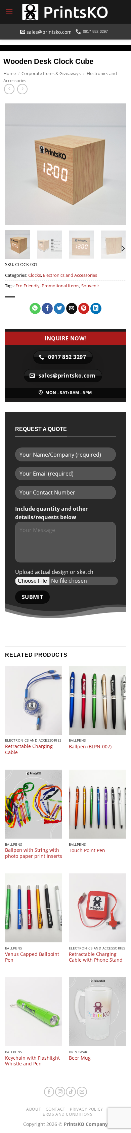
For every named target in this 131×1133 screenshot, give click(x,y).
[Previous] (16, 164)
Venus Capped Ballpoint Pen (32, 957)
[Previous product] (22, 89)
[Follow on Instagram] (60, 1092)
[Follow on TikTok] (71, 1092)
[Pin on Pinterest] (83, 308)
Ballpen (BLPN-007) (90, 747)
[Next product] (9, 89)
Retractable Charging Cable (29, 749)
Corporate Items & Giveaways (51, 73)
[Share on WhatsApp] (35, 308)
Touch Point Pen (87, 850)
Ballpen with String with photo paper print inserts (33, 853)
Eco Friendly (27, 286)
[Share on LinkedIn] (95, 308)
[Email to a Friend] (71, 308)
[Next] (115, 164)
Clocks (34, 275)
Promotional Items (60, 286)
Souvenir (90, 286)
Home (9, 73)
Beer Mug (80, 1058)
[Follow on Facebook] (49, 1092)
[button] (9, 11)
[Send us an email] (82, 1092)
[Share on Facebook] (47, 308)
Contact (56, 1109)
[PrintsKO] (65, 12)
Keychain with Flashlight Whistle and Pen (32, 1061)
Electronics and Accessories (70, 275)
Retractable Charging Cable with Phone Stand (96, 957)
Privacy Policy (86, 1109)
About (33, 1109)
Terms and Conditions (66, 1114)
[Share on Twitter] (59, 308)
